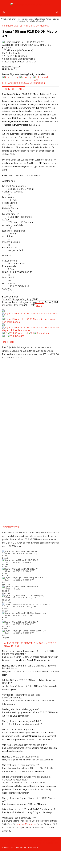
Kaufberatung (27, 840)
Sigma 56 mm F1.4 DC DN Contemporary (29, 614)
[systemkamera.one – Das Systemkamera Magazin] (30, 5)
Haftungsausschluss (24, 843)
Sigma (5, 25)
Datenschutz (8, 843)
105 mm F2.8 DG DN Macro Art (34, 25)
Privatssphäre (51, 843)
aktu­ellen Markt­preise (26, 824)
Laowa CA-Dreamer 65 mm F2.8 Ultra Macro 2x (31, 605)
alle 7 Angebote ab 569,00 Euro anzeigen (23, 82)
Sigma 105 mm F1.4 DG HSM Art (25, 561)
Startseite (6, 840)
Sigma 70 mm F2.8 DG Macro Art (25, 587)
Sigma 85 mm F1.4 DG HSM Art (25, 570)
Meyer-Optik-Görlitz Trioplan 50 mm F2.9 (28, 632)
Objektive (13, 25)
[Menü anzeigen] (4, 11)
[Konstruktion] (39, 333)
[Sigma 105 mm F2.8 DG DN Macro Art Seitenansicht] (30, 312)
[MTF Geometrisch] (15, 333)
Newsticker (16, 840)
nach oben (7, 845)
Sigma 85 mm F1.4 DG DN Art (24, 552)
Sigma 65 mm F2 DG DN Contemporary (28, 596)
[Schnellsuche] (57, 11)
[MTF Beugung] (13, 336)
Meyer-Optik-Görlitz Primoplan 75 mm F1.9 (29, 579)
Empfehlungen (41, 840)
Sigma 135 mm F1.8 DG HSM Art (25, 623)
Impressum (39, 843)
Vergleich (52, 840)
